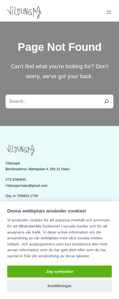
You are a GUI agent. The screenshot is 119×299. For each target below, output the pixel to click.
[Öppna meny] (109, 12)
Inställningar (59, 286)
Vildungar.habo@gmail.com (26, 186)
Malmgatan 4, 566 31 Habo (49, 169)
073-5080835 (16, 180)
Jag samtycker (59, 271)
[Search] (106, 101)
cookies (36, 220)
